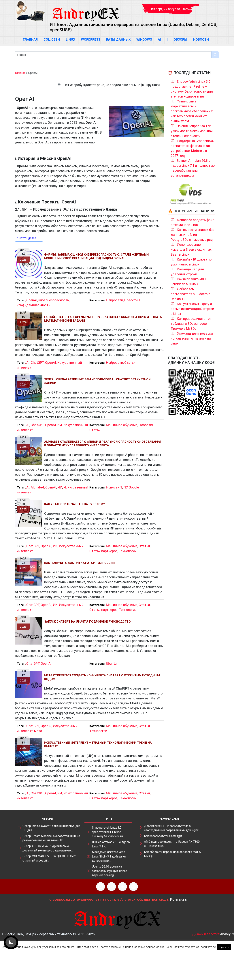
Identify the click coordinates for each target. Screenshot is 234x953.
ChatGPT (37, 362)
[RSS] (100, 886)
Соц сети (52, 39)
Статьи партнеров (103, 551)
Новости (201, 39)
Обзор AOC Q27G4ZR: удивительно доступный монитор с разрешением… (47, 848)
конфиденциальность (33, 305)
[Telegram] (133, 886)
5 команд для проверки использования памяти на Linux (192, 338)
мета (38, 731)
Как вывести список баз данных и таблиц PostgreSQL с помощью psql (192, 234)
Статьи (129, 362)
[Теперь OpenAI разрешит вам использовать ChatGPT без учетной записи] (29, 388)
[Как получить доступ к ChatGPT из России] (29, 572)
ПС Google (131, 487)
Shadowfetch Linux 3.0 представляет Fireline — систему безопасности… (108, 832)
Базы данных (118, 39)
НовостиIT (132, 300)
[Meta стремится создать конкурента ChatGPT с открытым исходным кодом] (29, 684)
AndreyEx (227, 934)
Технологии (128, 551)
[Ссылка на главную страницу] (85, 11)
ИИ (59, 425)
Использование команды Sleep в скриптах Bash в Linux (191, 249)
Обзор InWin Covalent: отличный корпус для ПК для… (51, 828)
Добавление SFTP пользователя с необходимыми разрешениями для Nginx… (172, 828)
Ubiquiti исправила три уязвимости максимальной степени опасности (192, 131)
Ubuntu (111, 663)
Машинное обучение (121, 425)
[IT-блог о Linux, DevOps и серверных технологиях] (30, 11)
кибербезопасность (53, 300)
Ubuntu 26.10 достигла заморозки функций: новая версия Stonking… (109, 871)
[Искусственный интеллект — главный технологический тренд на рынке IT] (29, 752)
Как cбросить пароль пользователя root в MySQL (172, 854)
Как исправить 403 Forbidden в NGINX (188, 281)
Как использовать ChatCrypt (163, 836)
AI (159, 39)
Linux (70, 39)
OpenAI (31, 300)
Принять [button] (224, 947)
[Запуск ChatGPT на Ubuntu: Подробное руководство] (29, 631)
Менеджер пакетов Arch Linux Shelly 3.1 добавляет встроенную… (109, 856)
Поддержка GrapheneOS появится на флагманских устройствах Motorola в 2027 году (192, 148)
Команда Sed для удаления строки (187, 271)
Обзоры (180, 39)
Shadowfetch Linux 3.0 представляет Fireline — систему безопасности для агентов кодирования (192, 89)
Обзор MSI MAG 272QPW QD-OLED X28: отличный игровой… (49, 858)
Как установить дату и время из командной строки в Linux (192, 309)
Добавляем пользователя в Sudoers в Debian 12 (190, 294)
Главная (30, 39)
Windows (144, 39)
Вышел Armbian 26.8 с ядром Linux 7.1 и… (111, 844)
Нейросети (114, 300)
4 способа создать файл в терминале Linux (192, 222)
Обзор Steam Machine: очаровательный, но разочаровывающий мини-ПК (51, 838)
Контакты (179, 899)
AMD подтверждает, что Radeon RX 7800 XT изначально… (172, 844)
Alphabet (37, 487)
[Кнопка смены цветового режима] (11, 942)
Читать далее (26, 238)
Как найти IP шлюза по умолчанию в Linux (191, 261)
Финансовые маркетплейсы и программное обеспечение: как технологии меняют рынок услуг (192, 111)
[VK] (122, 886)
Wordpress (90, 39)
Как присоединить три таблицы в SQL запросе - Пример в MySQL (191, 323)
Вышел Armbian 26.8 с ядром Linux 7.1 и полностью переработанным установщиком (193, 168)
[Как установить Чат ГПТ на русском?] (29, 513)
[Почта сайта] (111, 886)
